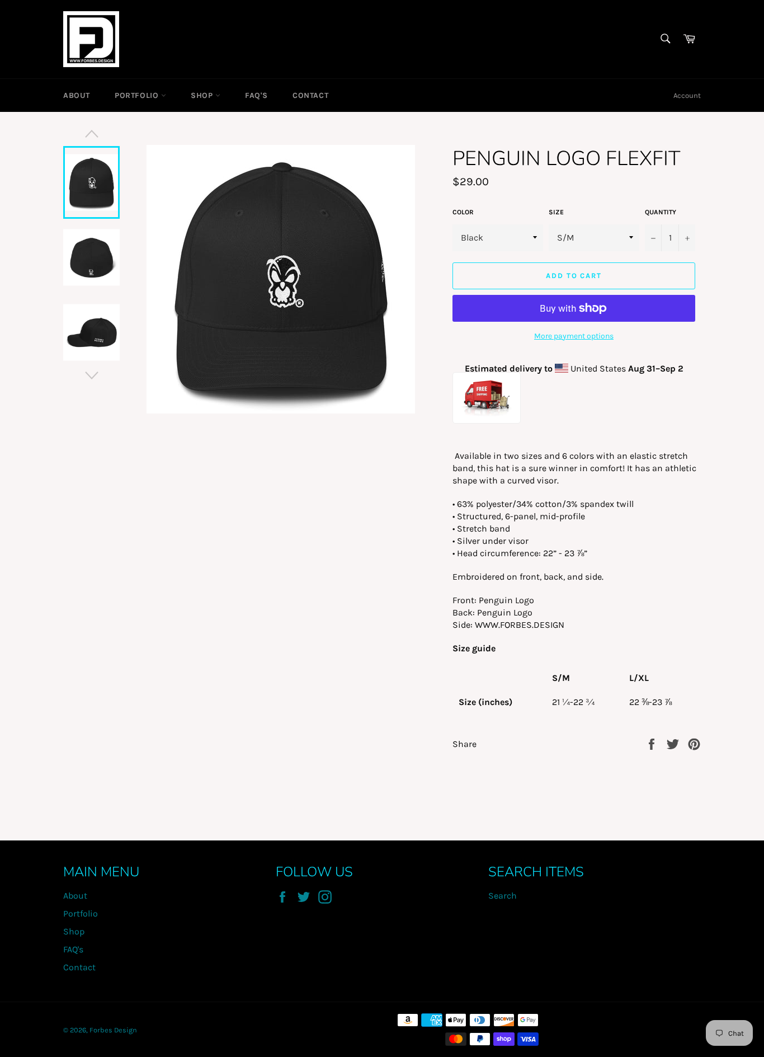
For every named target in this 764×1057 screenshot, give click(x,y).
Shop (203, 95)
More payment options (574, 336)
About (76, 95)
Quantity (660, 212)
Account (687, 95)
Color (463, 212)
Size (556, 212)
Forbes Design (113, 1030)
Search (502, 895)
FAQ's (256, 95)
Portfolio (138, 95)
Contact (310, 95)
